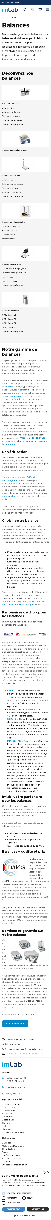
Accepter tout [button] (13, 1209)
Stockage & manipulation (14, 1164)
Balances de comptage (12, 184)
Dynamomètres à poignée (14, 268)
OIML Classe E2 (9, 319)
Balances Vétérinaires (12, 120)
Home (4, 17)
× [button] (48, 1172)
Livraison (6, 1129)
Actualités (7, 1113)
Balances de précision (12, 230)
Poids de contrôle (10, 311)
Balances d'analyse (11, 226)
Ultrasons (7, 1161)
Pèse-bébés (7, 277)
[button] (25, 1215)
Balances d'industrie (12, 175)
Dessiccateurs (8, 234)
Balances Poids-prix (11, 112)
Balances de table (10, 188)
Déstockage (8, 1119)
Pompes (6, 1152)
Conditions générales (13, 1132)
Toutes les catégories (12, 124)
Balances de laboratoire (13, 222)
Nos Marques (8, 1110)
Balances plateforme (11, 192)
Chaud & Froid (9, 1149)
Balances (6, 1142)
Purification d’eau (11, 1155)
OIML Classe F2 (9, 327)
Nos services (8, 1107)
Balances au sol (9, 180)
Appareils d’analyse (11, 1158)
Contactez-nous (15, 1023)
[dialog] (25, 1194)
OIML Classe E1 (9, 315)
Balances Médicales (11, 264)
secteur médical (13, 396)
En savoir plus (23, 1188)
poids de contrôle (16, 425)
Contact (6, 1123)
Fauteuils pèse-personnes (14, 272)
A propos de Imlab (11, 1104)
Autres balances (10, 104)
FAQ (4, 1126)
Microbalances (8, 238)
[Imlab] (10, 9)
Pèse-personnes (9, 281)
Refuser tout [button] (38, 1209)
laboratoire (8, 386)
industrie (24, 389)
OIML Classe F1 (9, 323)
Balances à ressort (10, 108)
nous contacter (10, 496)
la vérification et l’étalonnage (31, 438)
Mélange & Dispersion (13, 1146)
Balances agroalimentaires (14, 150)
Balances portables (10, 116)
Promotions (7, 1116)
